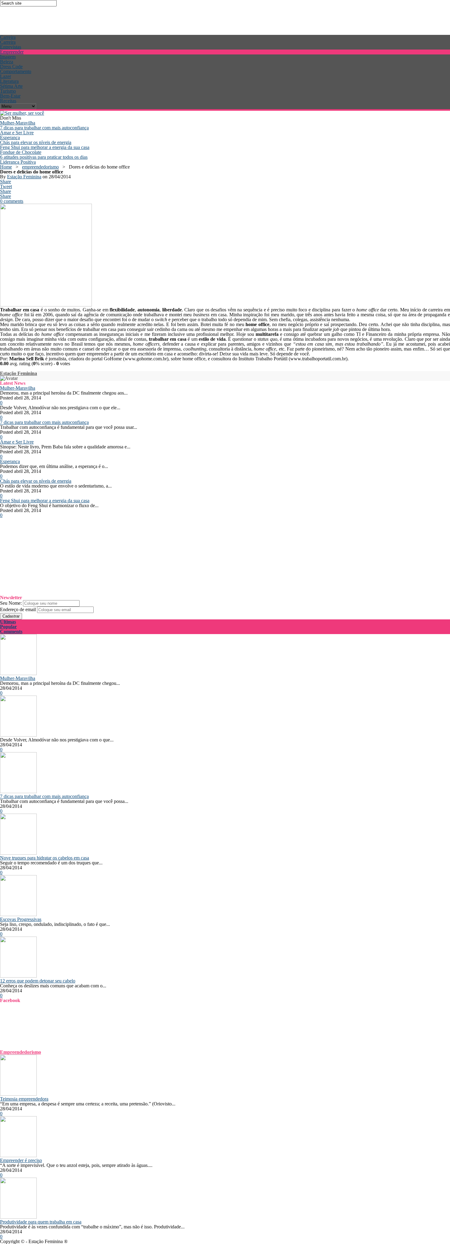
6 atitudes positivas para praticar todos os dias (44, 157)
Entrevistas (10, 47)
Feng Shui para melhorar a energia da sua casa (44, 147)
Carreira (8, 37)
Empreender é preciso (21, 1160)
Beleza (6, 61)
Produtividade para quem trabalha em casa (40, 1221)
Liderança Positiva (18, 162)
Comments (11, 631)
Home (6, 166)
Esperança (10, 137)
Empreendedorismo (20, 1052)
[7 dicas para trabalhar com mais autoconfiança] (18, 791)
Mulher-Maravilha (17, 122)
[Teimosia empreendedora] (18, 1094)
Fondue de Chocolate (20, 152)
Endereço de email (18, 609)
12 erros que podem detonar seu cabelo (37, 980)
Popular (8, 626)
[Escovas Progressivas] (18, 914)
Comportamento (15, 71)
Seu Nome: (11, 603)
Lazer (5, 76)
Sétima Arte (11, 86)
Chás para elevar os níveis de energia (35, 142)
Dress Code (11, 66)
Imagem (8, 56)
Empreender (12, 51)
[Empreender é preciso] (18, 1155)
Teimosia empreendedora (24, 1098)
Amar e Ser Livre (17, 132)
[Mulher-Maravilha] (18, 673)
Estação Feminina (24, 176)
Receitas (8, 100)
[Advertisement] (111, 20)
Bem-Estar (10, 95)
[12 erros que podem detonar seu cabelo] (18, 975)
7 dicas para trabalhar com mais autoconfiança (44, 127)
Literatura (9, 81)
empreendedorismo (40, 166)
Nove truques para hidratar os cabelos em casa (44, 857)
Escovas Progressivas (20, 919)
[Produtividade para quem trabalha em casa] (18, 1217)
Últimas (8, 621)
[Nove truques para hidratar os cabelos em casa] (18, 853)
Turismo (8, 91)
